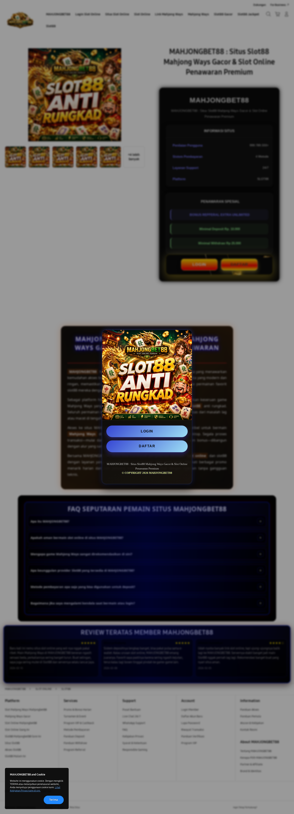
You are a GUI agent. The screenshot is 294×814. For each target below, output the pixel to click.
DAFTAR (147, 446)
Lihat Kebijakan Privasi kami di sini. (35, 789)
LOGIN (147, 431)
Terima (53, 800)
